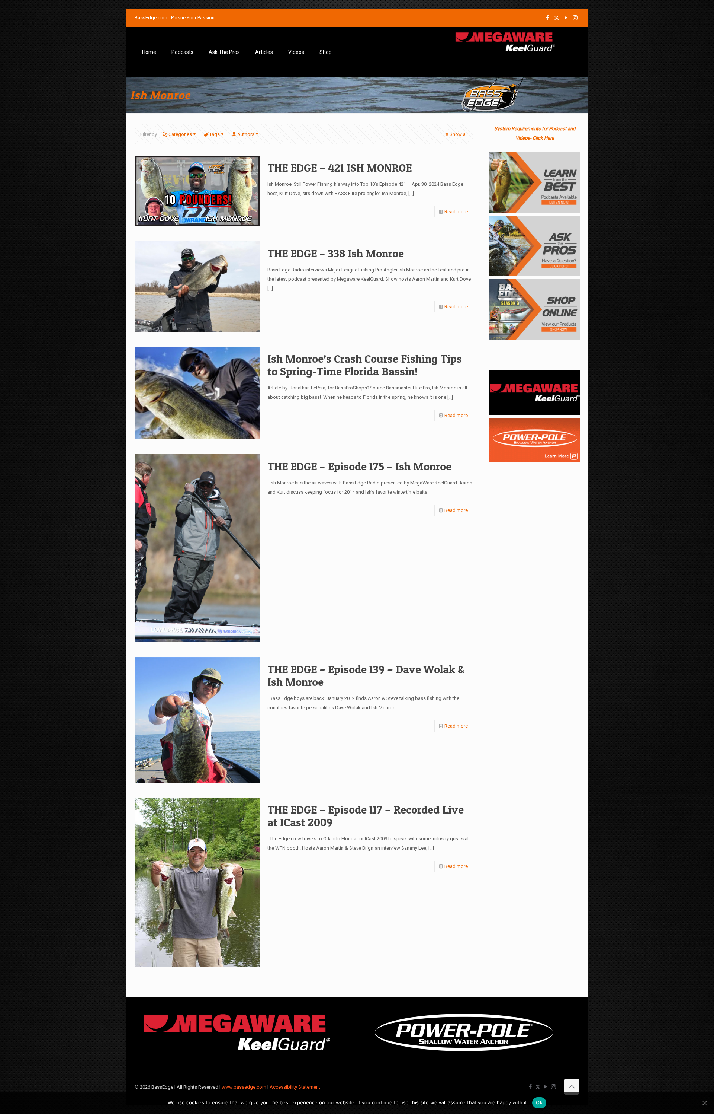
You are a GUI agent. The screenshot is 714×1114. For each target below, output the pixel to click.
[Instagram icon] (575, 18)
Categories (180, 134)
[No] (704, 1103)
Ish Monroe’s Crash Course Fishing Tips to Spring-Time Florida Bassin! (364, 365)
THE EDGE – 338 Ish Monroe (335, 253)
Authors (245, 134)
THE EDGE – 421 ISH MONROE (339, 167)
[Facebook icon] (547, 18)
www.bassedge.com (244, 1087)
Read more (456, 211)
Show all (459, 134)
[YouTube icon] (566, 18)
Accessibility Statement (295, 1087)
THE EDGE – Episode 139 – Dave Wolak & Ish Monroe (365, 675)
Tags (214, 134)
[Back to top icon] (571, 1087)
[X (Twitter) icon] (556, 18)
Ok (539, 1102)
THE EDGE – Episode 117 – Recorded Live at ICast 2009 (365, 816)
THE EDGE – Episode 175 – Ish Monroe (359, 466)
